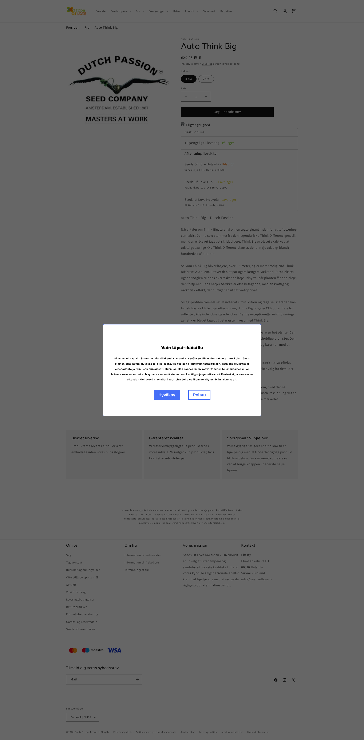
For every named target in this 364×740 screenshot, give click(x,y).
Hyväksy (166, 395)
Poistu (199, 395)
